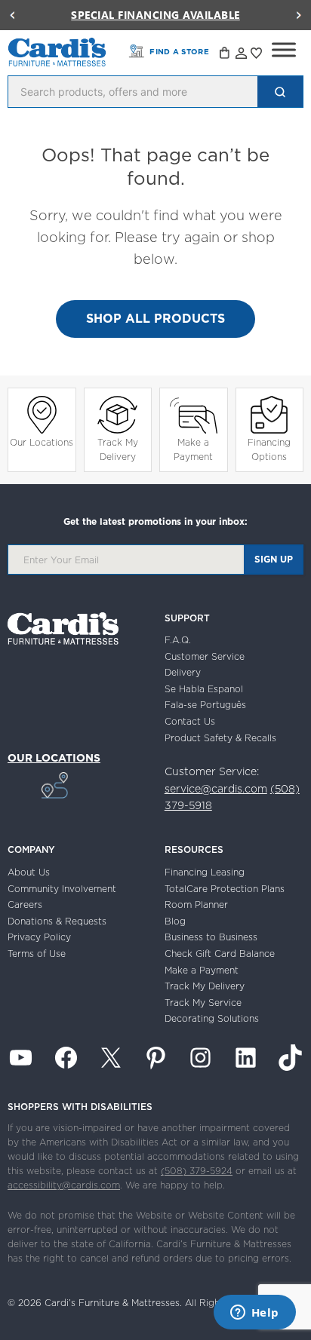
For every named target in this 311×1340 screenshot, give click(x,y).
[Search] (280, 91)
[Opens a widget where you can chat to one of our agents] (254, 1313)
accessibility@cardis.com (64, 1185)
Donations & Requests (57, 921)
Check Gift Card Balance (220, 953)
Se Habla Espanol (204, 688)
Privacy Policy (39, 937)
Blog (175, 921)
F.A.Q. (178, 639)
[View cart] (226, 55)
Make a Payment (193, 449)
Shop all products (155, 318)
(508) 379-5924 (196, 1170)
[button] (12, 15)
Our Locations (41, 442)
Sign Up (273, 559)
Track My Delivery (117, 449)
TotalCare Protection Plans (225, 888)
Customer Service (205, 656)
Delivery (183, 672)
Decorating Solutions (212, 1018)
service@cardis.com (216, 788)
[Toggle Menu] (284, 50)
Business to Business (211, 937)
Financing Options (269, 449)
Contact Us (190, 721)
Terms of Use (37, 953)
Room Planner (196, 904)
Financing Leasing (205, 872)
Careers (25, 904)
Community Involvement (62, 888)
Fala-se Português (205, 704)
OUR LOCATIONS (54, 757)
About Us (29, 872)
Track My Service (203, 1002)
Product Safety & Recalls (220, 737)
